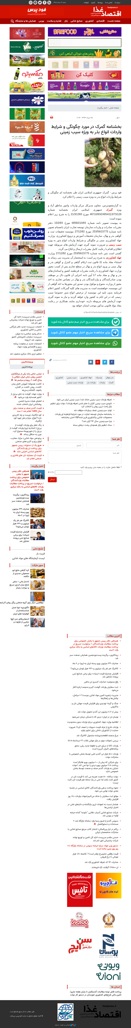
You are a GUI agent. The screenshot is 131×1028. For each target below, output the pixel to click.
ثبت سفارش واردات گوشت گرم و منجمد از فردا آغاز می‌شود (95, 688)
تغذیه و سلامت (54, 21)
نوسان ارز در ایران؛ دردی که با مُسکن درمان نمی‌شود (95, 717)
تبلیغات (86, 2)
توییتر (40, 2)
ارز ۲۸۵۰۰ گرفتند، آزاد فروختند (105, 867)
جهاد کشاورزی (113, 257)
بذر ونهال (109, 377)
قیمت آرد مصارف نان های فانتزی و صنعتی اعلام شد (26, 457)
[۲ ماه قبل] (37, 574)
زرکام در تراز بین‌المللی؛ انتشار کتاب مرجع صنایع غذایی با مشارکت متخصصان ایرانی (93, 830)
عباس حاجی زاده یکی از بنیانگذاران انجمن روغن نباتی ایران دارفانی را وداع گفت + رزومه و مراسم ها (26, 377)
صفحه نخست (113, 21)
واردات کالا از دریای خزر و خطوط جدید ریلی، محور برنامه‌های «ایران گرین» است (96, 747)
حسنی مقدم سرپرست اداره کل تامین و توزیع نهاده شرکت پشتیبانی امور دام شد (26, 320)
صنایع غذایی (76, 21)
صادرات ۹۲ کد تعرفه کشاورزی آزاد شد (101, 862)
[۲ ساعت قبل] (37, 474)
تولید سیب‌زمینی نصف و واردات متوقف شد (93, 410)
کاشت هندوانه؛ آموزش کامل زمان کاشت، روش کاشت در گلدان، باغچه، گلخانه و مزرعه (27, 387)
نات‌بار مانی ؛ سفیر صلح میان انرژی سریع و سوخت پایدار (19, 585)
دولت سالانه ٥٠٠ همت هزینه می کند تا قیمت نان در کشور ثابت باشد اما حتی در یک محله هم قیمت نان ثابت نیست (93, 780)
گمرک (109, 209)
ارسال (52, 479)
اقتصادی (100, 21)
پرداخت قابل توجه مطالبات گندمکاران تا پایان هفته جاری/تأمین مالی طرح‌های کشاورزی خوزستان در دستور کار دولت (95, 993)
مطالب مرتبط (113, 394)
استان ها (115, 987)
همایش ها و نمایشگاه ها (24, 21)
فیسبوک (44, 2)
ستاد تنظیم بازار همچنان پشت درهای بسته (92, 425)
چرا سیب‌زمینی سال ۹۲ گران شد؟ (97, 421)
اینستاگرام (31, 2)
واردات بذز (91, 382)
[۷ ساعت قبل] (37, 524)
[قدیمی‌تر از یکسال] (37, 611)
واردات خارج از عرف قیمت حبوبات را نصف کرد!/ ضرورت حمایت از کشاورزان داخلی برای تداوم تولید (93, 728)
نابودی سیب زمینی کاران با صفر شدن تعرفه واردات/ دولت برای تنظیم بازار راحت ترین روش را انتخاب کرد (81, 405)
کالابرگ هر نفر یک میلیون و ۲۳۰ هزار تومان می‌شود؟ (21, 524)
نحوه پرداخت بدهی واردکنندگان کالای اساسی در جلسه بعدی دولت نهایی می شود (93, 789)
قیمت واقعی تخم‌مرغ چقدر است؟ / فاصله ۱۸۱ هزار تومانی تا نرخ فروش (95, 855)
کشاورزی (89, 21)
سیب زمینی (115, 244)
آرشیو (93, 2)
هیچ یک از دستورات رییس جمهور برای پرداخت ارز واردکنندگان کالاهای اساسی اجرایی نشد (27, 448)
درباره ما (117, 2)
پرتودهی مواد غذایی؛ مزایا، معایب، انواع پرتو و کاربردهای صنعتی (26, 439)
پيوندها (100, 2)
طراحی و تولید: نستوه (62, 1025)
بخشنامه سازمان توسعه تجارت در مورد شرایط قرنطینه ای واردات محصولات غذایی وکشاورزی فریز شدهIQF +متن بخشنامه (83, 415)
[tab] (27, 361)
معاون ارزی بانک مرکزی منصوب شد (26, 354)
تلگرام (35, 2)
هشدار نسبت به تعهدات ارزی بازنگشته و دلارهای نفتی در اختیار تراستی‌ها (93, 806)
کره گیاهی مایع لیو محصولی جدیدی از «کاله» (20, 573)
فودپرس (103, 11)
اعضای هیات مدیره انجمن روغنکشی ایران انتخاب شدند (29, 402)
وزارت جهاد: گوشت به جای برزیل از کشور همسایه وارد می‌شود (26, 395)
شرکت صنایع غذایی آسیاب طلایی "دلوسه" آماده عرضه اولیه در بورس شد (94, 814)
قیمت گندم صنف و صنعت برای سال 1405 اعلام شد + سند (27, 409)
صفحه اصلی (114, 108)
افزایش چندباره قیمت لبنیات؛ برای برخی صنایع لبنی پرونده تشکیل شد (19, 536)
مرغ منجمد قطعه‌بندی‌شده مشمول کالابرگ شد (97, 735)
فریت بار (40, 554)
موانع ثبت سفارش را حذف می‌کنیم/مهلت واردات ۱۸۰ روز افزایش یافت (93, 797)
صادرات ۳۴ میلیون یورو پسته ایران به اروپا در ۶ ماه (20, 512)
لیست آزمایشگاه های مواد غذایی (28, 558)
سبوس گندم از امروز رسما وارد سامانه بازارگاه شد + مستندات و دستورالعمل (95, 822)
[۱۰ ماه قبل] (37, 596)
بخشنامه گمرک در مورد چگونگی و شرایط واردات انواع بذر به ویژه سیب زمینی (86, 129)
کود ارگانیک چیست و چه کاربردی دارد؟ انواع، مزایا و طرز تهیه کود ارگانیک (27, 418)
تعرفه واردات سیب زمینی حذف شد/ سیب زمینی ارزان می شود (84, 400)
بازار (66, 21)
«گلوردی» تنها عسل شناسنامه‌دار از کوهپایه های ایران (20, 611)
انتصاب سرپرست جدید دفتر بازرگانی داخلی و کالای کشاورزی (26, 328)
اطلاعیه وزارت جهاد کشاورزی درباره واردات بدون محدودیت (92, 722)
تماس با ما (108, 2)
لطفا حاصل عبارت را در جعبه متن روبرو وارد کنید (100, 467)
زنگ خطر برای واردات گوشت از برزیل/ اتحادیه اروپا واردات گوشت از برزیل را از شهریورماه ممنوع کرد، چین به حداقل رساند (26, 429)
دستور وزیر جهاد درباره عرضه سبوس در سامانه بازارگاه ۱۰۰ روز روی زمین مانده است (92, 847)
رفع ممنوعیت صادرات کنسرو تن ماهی (101, 682)
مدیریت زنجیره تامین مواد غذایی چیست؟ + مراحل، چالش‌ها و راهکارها (95, 697)
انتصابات (39, 312)
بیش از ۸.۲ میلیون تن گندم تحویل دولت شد (98, 712)
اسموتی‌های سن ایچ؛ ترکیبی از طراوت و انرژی (19, 622)
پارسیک (99, 377)
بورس (41, 21)
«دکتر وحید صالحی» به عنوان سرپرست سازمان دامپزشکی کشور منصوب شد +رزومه (27, 337)
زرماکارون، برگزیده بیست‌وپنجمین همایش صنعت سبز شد (20, 499)
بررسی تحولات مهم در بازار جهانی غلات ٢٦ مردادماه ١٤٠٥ (93, 741)
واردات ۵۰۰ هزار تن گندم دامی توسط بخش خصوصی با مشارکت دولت (93, 755)
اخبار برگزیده (102, 108)
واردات (102, 382)
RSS (49, 2)
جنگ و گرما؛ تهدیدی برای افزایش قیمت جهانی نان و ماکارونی (95, 705)
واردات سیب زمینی (75, 382)
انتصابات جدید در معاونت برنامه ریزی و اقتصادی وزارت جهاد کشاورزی (27, 347)
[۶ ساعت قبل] (37, 498)
